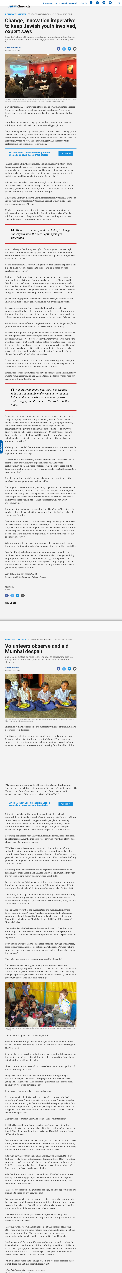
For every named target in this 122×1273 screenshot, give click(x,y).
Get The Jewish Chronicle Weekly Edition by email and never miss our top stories (29, 153)
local (8, 590)
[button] (119, 3)
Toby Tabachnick (14, 48)
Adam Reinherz (13, 668)
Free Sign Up (66, 154)
